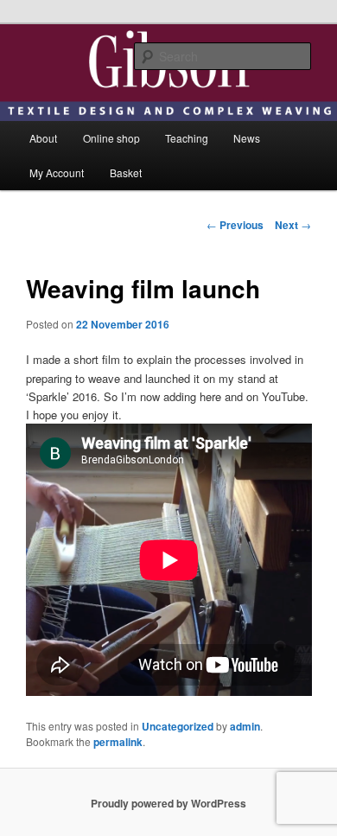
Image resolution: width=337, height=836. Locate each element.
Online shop (111, 138)
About (43, 138)
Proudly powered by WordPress (168, 803)
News (246, 138)
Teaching (186, 138)
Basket (126, 172)
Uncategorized (177, 726)
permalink (118, 742)
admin (245, 726)
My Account (56, 172)
